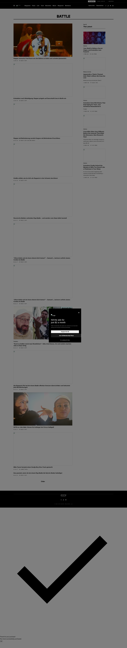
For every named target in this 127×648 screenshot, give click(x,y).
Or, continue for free (65, 340)
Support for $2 (65, 331)
